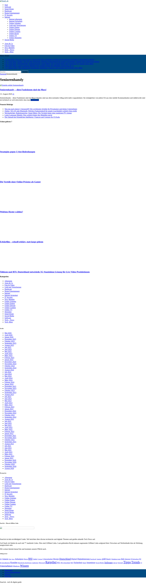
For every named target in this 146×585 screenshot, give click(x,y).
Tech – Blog (9, 52)
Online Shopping (15, 38)
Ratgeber (51, 562)
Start (6, 5)
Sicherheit (78, 562)
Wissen (24, 565)
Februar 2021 (9, 456)
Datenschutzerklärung (12, 572)
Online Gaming (14, 31)
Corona (40, 559)
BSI (30, 558)
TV (141, 562)
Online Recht (14, 34)
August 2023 (9, 395)
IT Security (9, 15)
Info (122, 559)
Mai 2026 (8, 333)
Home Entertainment (12, 13)
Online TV (13, 36)
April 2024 (8, 378)
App (10, 559)
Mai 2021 (8, 450)
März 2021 (8, 454)
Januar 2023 (9, 409)
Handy (108, 559)
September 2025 (10, 343)
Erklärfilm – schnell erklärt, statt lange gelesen (21, 242)
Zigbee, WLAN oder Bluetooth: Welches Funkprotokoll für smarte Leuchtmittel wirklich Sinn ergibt (41, 111)
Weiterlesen (35, 100)
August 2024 (9, 370)
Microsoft (42, 563)
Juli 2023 (8, 397)
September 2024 (10, 368)
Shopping (8, 312)
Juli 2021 (8, 446)
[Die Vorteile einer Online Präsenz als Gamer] (20, 177)
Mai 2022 (8, 425)
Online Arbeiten (15, 23)
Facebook (93, 559)
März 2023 (8, 405)
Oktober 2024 (10, 366)
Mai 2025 (8, 351)
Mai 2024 (8, 376)
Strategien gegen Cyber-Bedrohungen (17, 151)
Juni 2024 (8, 374)
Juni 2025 (8, 349)
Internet (7, 17)
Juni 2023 (8, 399)
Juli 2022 (8, 421)
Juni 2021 (8, 448)
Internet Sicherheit (15, 21)
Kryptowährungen (5, 563)
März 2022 (8, 429)
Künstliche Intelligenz (25, 563)
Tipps (127, 562)
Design (56, 559)
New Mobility (10, 48)
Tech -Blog (9, 322)
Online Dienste (14, 29)
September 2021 (10, 442)
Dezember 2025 (10, 339)
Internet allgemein (15, 19)
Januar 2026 (9, 337)
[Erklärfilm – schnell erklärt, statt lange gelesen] (20, 237)
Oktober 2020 (10, 464)
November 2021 (10, 438)
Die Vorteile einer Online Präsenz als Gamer (20, 182)
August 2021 (9, 444)
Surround (120, 563)
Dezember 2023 (10, 386)
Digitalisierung (83, 559)
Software (8, 7)
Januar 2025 (9, 360)
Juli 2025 (8, 347)
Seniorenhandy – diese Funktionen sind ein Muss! (23, 89)
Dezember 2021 (10, 436)
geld (104, 559)
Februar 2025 (9, 358)
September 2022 (10, 417)
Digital (74, 559)
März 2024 (8, 380)
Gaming (99, 559)
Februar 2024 (9, 382)
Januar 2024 (9, 384)
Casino (35, 559)
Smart (84, 563)
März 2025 (8, 356)
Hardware (8, 11)
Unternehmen (6, 566)
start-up (115, 563)
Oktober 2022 (10, 415)
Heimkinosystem (116, 559)
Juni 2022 (8, 423)
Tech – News (9, 50)
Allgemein (8, 281)
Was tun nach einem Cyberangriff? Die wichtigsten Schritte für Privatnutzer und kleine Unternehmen (41, 109)
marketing (35, 563)
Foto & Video (9, 46)
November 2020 (10, 462)
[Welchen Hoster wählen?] (20, 207)
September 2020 (10, 466)
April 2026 (8, 335)
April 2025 (8, 353)
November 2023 (10, 388)
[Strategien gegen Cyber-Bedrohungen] (20, 147)
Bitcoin (26, 559)
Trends (135, 562)
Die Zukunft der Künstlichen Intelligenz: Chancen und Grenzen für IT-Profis (32, 117)
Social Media (9, 40)
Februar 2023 (9, 407)
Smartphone (91, 563)
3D (1, 559)
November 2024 (10, 364)
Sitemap (7, 574)
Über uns (8, 576)
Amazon (5, 559)
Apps (13, 559)
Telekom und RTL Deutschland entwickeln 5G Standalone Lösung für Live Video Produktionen (45, 272)
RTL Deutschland (65, 563)
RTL (58, 563)
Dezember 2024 (10, 362)
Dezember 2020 (10, 460)
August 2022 (9, 419)
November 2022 (10, 413)
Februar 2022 (9, 431)
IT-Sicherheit (135, 559)
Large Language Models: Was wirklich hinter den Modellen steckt (28, 115)
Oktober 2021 (10, 440)
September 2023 (10, 392)
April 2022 (8, 427)
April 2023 (8, 403)
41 (13, 94)
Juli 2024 (8, 372)
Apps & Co (9, 44)
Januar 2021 (9, 458)
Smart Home (9, 9)
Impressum (8, 570)
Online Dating (14, 27)
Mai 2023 (8, 401)
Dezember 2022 (10, 411)
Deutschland (65, 559)
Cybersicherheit (48, 559)
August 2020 (9, 468)
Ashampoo (19, 559)
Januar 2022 (9, 434)
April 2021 (8, 452)
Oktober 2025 (10, 341)
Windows (16, 566)
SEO (72, 563)
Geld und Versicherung (17, 25)
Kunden (13, 562)
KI (140, 559)
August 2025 (9, 345)
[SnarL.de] (73, 1)
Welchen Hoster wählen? (11, 212)
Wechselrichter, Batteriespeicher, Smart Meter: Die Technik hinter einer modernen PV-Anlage (38, 113)
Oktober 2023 (10, 390)
